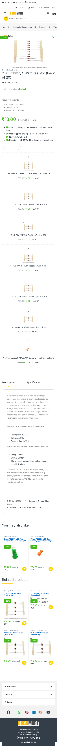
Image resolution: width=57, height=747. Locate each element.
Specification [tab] (34, 382)
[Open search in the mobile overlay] (28, 19)
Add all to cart (30, 742)
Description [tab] (8, 382)
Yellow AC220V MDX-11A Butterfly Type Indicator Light (30, 358)
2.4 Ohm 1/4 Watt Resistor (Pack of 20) (30, 296)
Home (7, 2)
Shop (33, 7)
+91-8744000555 (48, 7)
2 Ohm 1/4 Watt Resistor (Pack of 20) (30, 235)
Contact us (31, 2)
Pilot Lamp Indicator (11, 536)
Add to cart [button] (24, 569)
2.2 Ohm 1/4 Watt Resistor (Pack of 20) (30, 204)
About (18, 2)
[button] (52, 36)
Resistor (42, 27)
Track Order (19, 7)
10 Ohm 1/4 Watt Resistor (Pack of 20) (30, 327)
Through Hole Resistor (10, 70)
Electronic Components (22, 27)
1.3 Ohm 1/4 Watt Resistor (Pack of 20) (30, 266)
